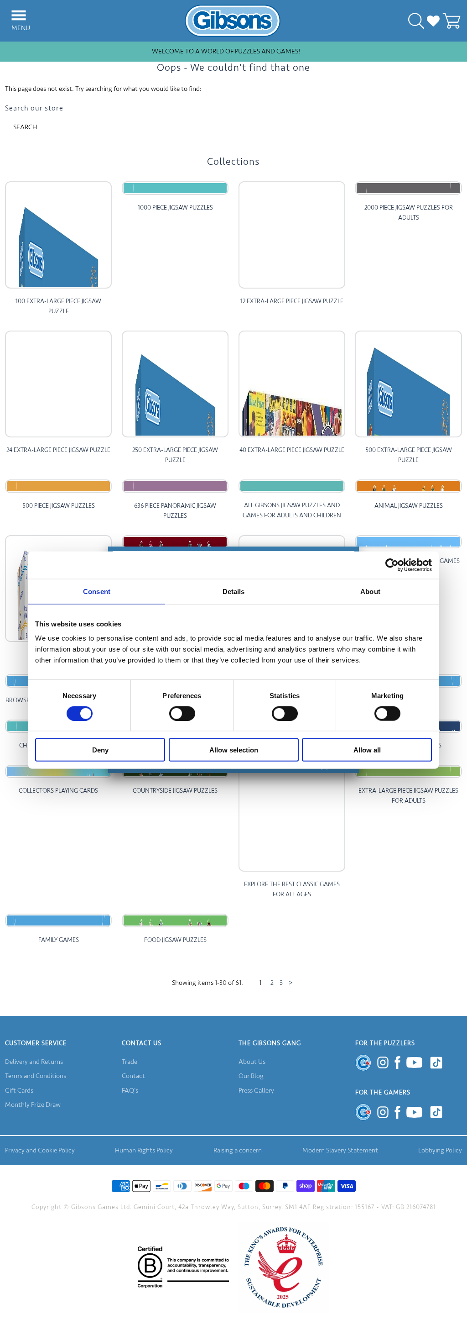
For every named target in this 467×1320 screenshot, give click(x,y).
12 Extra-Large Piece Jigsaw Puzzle (291, 301)
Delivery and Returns (34, 1061)
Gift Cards (19, 1090)
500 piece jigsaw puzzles (58, 506)
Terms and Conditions (35, 1076)
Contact (133, 1076)
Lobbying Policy (440, 1150)
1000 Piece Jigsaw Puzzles (175, 207)
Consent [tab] (96, 591)
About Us (252, 1061)
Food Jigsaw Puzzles (175, 940)
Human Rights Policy (144, 1150)
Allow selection (233, 750)
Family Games (58, 940)
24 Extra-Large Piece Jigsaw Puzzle (58, 450)
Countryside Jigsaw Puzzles (175, 790)
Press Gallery (256, 1090)
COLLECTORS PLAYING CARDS (58, 790)
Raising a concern (237, 1150)
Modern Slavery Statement (340, 1150)
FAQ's (130, 1090)
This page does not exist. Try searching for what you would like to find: (103, 88)
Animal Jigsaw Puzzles (408, 506)
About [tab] (370, 591)
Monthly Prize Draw (33, 1104)
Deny (100, 750)
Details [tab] (234, 591)
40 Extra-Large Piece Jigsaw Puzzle (291, 450)
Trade (129, 1061)
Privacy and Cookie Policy (40, 1150)
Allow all (367, 750)
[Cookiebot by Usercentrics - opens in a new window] (392, 565)
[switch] (182, 713)
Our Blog (251, 1076)
